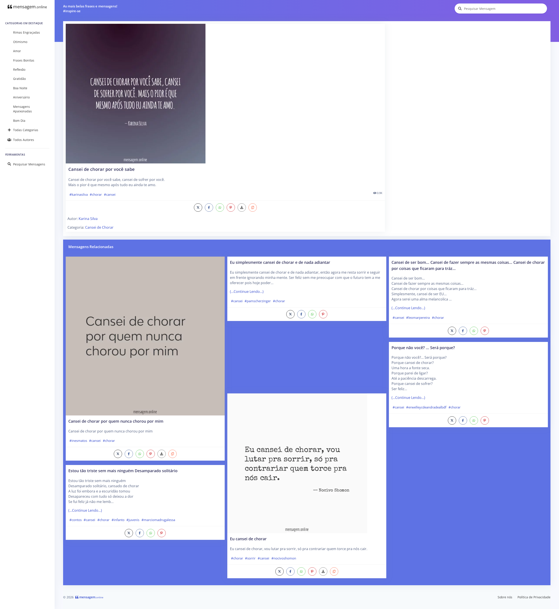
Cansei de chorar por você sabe (101, 169)
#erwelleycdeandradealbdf (426, 407)
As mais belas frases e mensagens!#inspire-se (90, 8)
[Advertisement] (468, 54)
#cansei (110, 194)
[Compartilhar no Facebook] (209, 207)
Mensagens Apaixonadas (22, 109)
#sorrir (250, 558)
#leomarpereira (418, 317)
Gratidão (19, 79)
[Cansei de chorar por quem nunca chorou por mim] (145, 335)
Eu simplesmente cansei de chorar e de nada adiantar (280, 262)
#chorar (96, 194)
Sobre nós (505, 597)
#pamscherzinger (258, 301)
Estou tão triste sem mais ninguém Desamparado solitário (123, 470)
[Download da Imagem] (242, 207)
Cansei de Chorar (99, 227)
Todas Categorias (25, 130)
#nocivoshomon (283, 558)
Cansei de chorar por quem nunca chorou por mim (115, 421)
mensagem (29, 7)
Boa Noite (20, 88)
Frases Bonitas (23, 60)
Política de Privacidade (534, 597)
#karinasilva (78, 194)
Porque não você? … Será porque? (423, 347)
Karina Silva (88, 218)
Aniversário (21, 97)
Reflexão (19, 69)
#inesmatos (78, 440)
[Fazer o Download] (225, 93)
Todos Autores (23, 140)
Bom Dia (19, 120)
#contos (75, 520)
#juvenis (132, 520)
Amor (17, 51)
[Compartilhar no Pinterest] (231, 207)
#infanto (118, 520)
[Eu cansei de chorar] (297, 462)
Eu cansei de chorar (248, 538)
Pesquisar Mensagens (29, 164)
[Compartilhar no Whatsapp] (220, 207)
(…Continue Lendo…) (85, 510)
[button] (252, 207)
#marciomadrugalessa (158, 520)
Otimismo (20, 42)
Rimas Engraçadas (26, 32)
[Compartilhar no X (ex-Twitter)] (198, 207)
